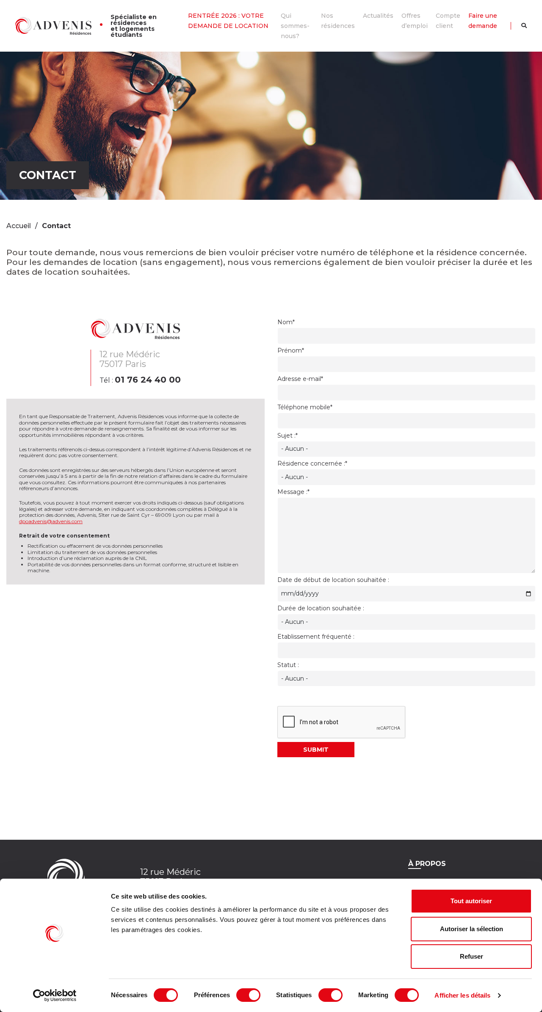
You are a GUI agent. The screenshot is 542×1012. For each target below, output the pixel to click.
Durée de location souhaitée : (320, 608)
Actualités (378, 15)
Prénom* (290, 350)
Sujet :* (287, 435)
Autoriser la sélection (471, 928)
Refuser (471, 956)
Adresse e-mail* (300, 378)
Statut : (288, 665)
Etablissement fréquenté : (315, 636)
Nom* (286, 322)
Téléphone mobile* (304, 407)
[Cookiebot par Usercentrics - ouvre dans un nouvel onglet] (55, 995)
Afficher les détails (462, 995)
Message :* (293, 491)
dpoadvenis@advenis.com (51, 521)
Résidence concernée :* (312, 463)
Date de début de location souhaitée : (333, 579)
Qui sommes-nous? (295, 26)
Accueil (18, 226)
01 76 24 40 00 (148, 380)
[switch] (248, 995)
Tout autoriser (471, 900)
